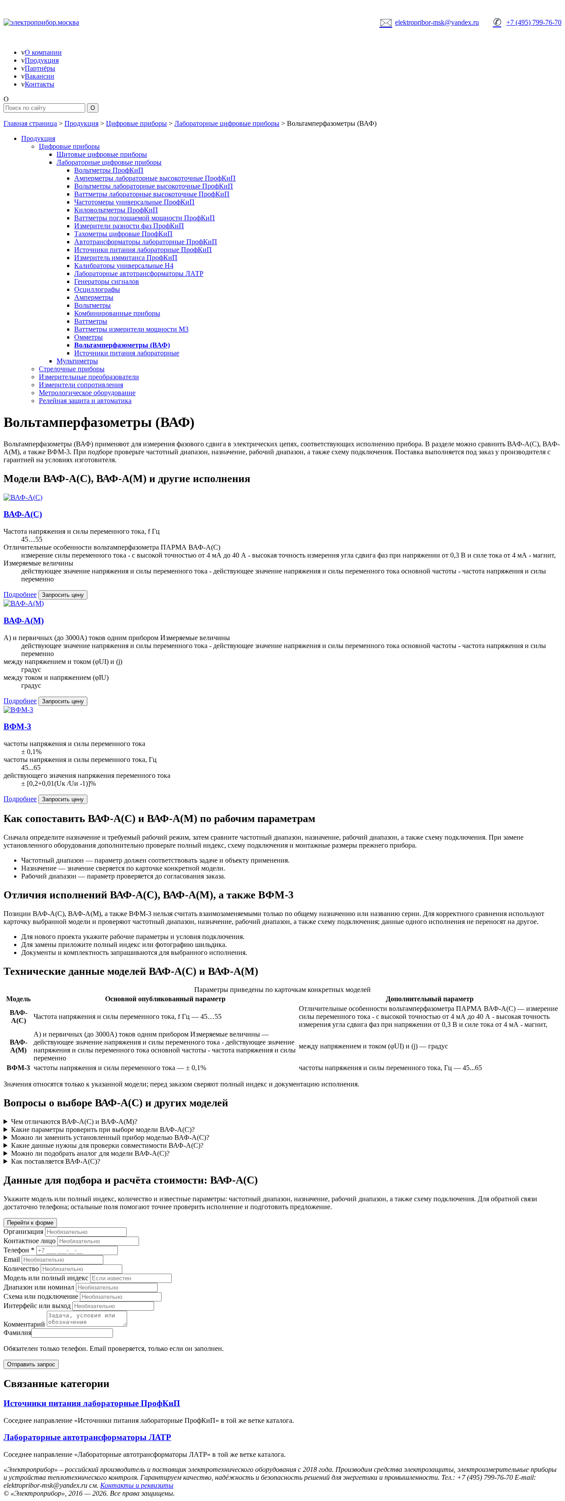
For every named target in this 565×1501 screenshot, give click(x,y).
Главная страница (30, 123)
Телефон (19, 1250)
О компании (43, 52)
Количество (21, 1268)
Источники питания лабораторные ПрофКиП (143, 249)
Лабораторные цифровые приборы (226, 123)
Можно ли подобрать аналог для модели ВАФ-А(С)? (90, 1153)
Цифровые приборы (136, 123)
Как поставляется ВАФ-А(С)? (55, 1161)
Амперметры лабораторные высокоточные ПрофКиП (155, 178)
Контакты (39, 84)
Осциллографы (97, 289)
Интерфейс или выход (37, 1305)
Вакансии (39, 76)
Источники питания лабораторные (126, 353)
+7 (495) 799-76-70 (527, 22)
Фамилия (17, 1332)
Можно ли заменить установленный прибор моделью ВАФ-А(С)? (110, 1137)
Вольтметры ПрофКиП (108, 170)
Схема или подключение (41, 1296)
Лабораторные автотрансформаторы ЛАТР (138, 273)
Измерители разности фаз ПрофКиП (129, 226)
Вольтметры (92, 305)
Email (12, 1259)
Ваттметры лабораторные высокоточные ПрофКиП (152, 194)
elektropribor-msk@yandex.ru (429, 22)
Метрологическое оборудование (87, 392)
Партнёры (40, 68)
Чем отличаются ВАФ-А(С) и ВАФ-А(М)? (74, 1121)
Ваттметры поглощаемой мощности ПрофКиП (144, 218)
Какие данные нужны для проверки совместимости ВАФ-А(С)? (107, 1145)
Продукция (42, 60)
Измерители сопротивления (81, 384)
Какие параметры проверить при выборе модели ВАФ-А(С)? (103, 1129)
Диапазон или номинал (39, 1287)
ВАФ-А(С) (23, 514)
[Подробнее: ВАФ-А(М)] (24, 603)
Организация (23, 1231)
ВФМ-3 (17, 726)
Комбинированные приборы (117, 313)
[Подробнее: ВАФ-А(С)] (23, 497)
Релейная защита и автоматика (85, 400)
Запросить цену (63, 595)
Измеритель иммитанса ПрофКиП (125, 257)
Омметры (88, 337)
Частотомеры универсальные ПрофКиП (134, 202)
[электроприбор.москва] (74, 22)
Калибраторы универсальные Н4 (123, 265)
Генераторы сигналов (106, 281)
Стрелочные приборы (72, 369)
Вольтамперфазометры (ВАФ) (122, 345)
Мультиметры (77, 361)
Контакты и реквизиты (136, 1485)
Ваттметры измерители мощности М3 (131, 329)
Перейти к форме (30, 1222)
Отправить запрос (31, 1364)
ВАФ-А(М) (24, 620)
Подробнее (20, 594)
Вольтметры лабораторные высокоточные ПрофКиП (153, 186)
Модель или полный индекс (46, 1278)
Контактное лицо (30, 1241)
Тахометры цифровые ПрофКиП (123, 234)
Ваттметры (90, 321)
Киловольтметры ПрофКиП (116, 210)
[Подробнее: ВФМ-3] (18, 709)
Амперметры (93, 297)
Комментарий (24, 1324)
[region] (282, 1029)
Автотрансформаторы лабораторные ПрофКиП (145, 241)
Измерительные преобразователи (89, 377)
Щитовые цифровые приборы (101, 154)
